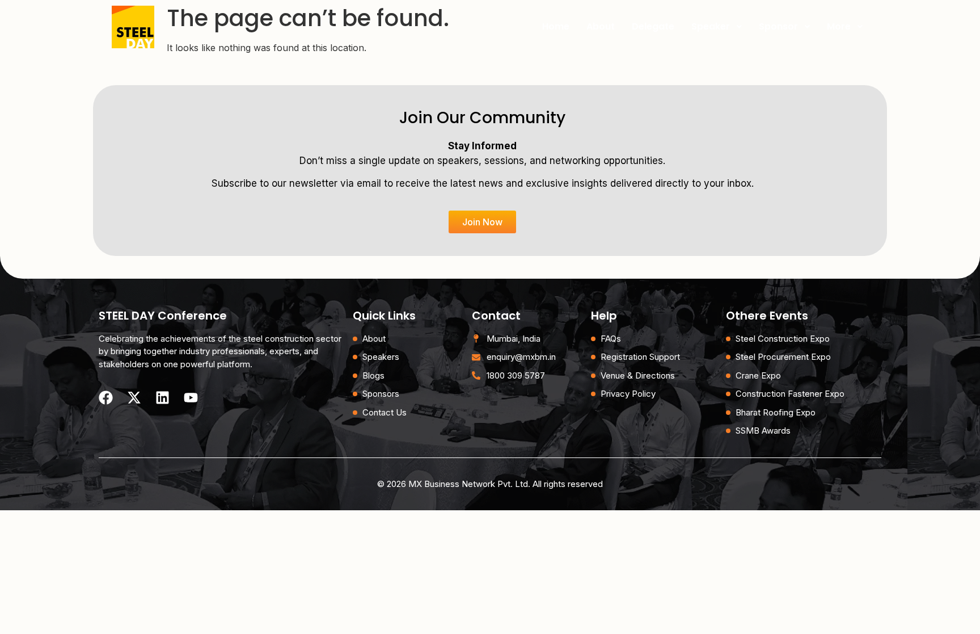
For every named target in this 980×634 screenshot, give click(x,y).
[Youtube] (191, 398)
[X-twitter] (134, 398)
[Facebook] (106, 398)
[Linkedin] (162, 398)
